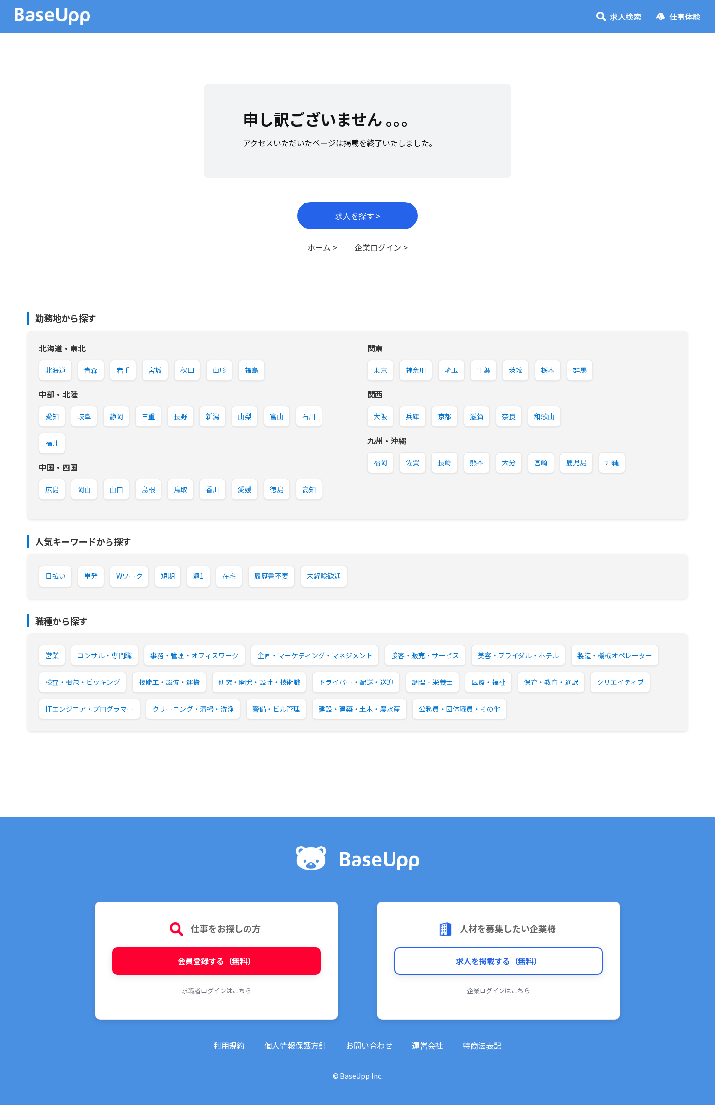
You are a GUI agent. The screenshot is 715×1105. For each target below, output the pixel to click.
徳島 (277, 489)
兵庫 (412, 416)
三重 (148, 416)
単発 (91, 576)
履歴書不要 (271, 576)
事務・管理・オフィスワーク (194, 655)
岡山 (84, 489)
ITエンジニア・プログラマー (89, 709)
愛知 (52, 416)
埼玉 (451, 370)
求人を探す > (357, 215)
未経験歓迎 (324, 576)
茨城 (515, 370)
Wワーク (129, 576)
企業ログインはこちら (498, 990)
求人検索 (625, 16)
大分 (509, 462)
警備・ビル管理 (276, 709)
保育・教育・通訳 (551, 682)
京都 (444, 416)
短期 (168, 576)
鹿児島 (576, 462)
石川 (309, 416)
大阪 (380, 416)
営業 (52, 655)
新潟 (212, 416)
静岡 (116, 416)
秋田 (187, 370)
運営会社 (427, 1045)
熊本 (476, 462)
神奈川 (416, 370)
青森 (91, 370)
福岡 (380, 462)
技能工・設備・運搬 (169, 682)
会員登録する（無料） (216, 961)
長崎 (444, 462)
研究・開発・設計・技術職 (259, 682)
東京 (380, 370)
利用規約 (229, 1045)
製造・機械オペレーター (614, 655)
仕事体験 (684, 16)
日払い (55, 576)
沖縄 (612, 462)
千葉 (483, 370)
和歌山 (544, 416)
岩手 (123, 370)
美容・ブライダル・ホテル (518, 655)
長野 (180, 416)
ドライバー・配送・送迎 (356, 682)
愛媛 (244, 489)
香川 (212, 489)
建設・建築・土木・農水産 (359, 709)
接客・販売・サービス (425, 655)
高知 (309, 489)
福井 (52, 443)
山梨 (244, 416)
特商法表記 (482, 1045)
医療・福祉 (488, 682)
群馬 (580, 370)
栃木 (547, 370)
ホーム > (322, 247)
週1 (198, 576)
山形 (219, 370)
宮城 (155, 370)
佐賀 (412, 462)
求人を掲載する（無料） (498, 961)
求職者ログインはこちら (216, 990)
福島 (251, 370)
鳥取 (180, 489)
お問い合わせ (369, 1045)
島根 (148, 489)
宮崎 (541, 462)
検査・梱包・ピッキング (82, 682)
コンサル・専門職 (104, 655)
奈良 (509, 416)
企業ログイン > (381, 247)
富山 (277, 416)
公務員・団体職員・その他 (459, 709)
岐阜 (84, 416)
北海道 (55, 370)
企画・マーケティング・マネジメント (315, 655)
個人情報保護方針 (295, 1045)
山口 (116, 489)
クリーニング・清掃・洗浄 (193, 709)
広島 (52, 489)
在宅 (229, 576)
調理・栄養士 (432, 682)
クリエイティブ (620, 682)
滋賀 (476, 416)
